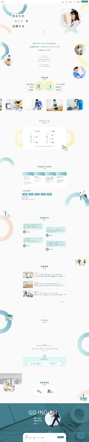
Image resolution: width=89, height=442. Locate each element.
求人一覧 (30, 439)
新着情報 (34, 437)
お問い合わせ (85, 1)
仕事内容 (30, 437)
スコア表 (26, 439)
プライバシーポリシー (35, 439)
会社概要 (26, 437)
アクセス (38, 437)
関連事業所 (42, 437)
